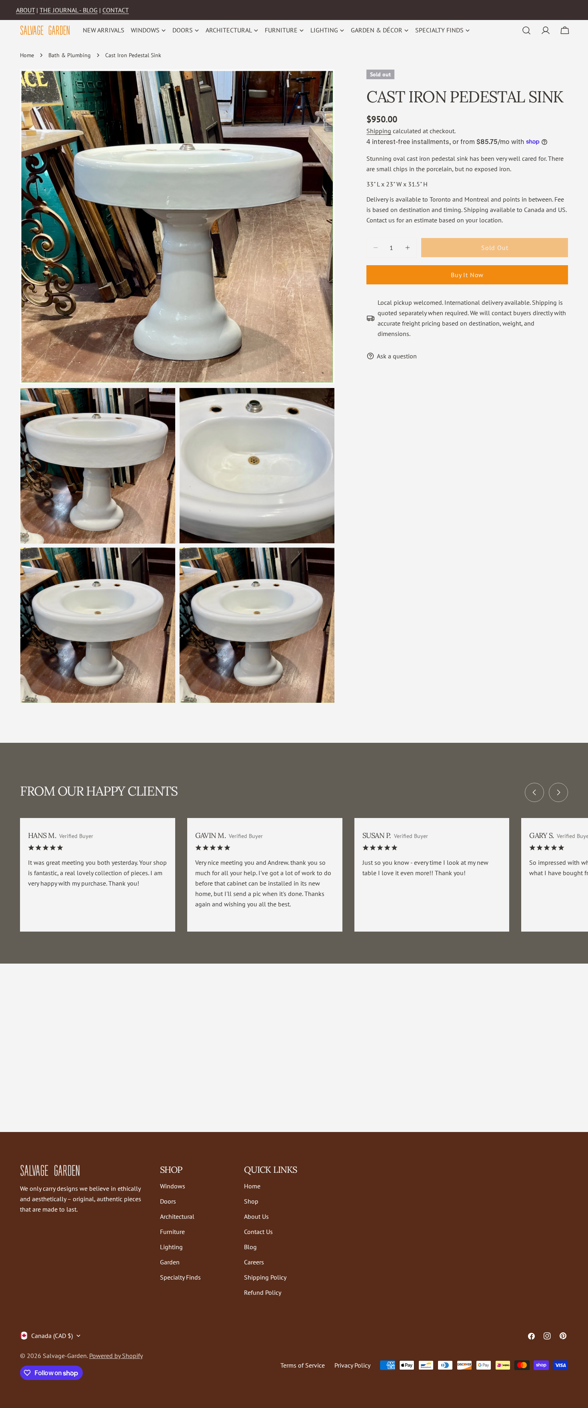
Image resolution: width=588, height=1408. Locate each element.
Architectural (177, 1216)
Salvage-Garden (65, 1356)
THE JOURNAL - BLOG (69, 10)
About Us (256, 1216)
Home (27, 55)
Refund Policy (262, 1292)
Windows (172, 1186)
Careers (254, 1262)
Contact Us (258, 1232)
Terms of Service (302, 1365)
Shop (251, 1201)
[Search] (526, 30)
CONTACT (115, 10)
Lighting (171, 1247)
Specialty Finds (180, 1277)
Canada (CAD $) (52, 1336)
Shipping (378, 131)
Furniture (172, 1232)
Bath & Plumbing (69, 55)
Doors (168, 1201)
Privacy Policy (352, 1365)
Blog (250, 1247)
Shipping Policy (265, 1277)
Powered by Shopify (116, 1356)
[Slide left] (534, 792)
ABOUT (25, 10)
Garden (170, 1262)
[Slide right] (558, 792)
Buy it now (467, 275)
